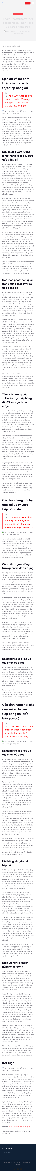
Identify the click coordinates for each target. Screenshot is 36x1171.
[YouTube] (21, 1169)
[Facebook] (15, 1169)
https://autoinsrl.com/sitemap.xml (20, 1127)
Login (27, 3)
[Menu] (33, 3)
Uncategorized (17, 14)
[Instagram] (18, 1169)
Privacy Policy (7, 1152)
